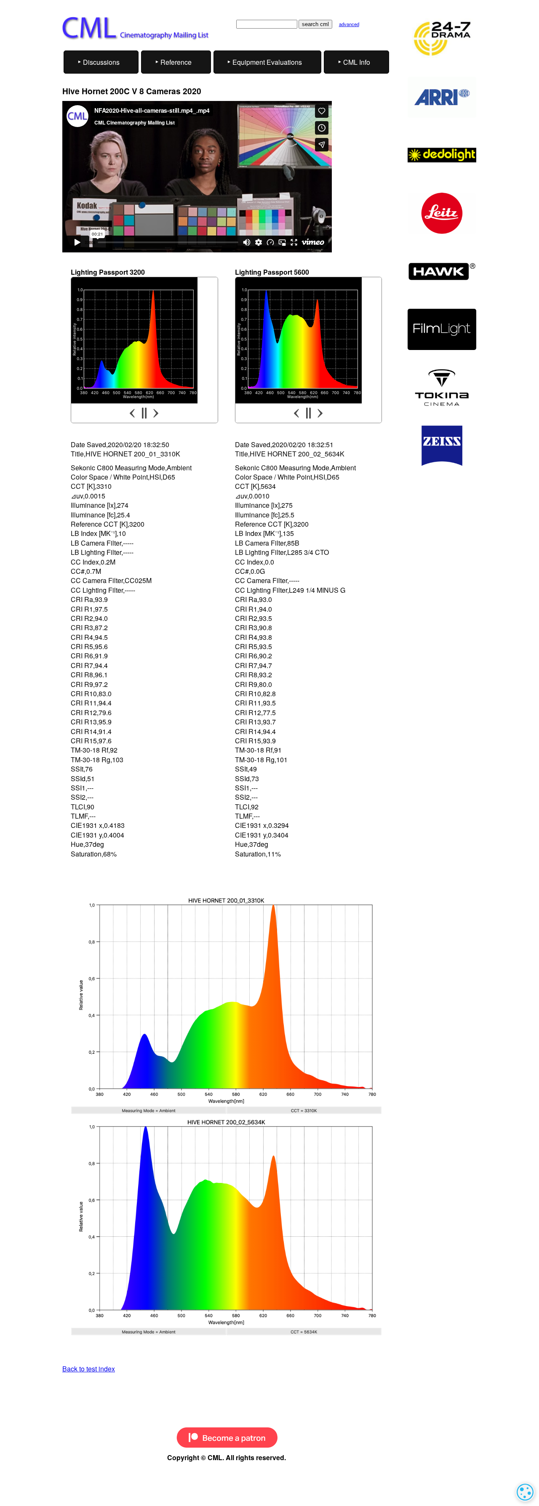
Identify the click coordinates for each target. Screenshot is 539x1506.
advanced (349, 24)
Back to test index (88, 1368)
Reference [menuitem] (176, 62)
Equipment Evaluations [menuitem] (267, 62)
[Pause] (144, 413)
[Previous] (133, 413)
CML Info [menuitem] (356, 62)
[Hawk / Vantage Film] (442, 271)
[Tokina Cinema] (442, 387)
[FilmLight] (442, 329)
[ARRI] (442, 97)
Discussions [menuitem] (101, 62)
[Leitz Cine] (442, 213)
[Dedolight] (442, 155)
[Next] (155, 413)
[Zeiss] (442, 446)
